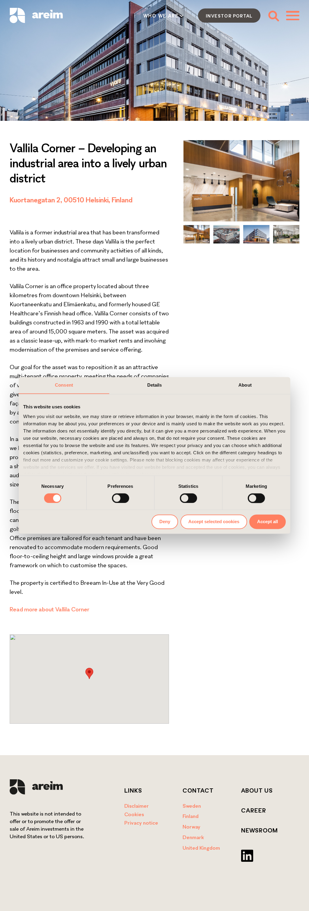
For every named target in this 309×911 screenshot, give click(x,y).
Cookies (134, 814)
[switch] (120, 498)
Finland (191, 816)
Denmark (193, 837)
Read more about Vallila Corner (49, 609)
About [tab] (245, 385)
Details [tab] (154, 385)
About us (257, 790)
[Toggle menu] (292, 15)
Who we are (161, 16)
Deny (164, 521)
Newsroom (259, 830)
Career (253, 810)
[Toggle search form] (273, 15)
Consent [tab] (64, 385)
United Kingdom (201, 848)
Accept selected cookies (213, 521)
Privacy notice (141, 822)
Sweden (192, 806)
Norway (191, 826)
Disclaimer (136, 806)
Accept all (267, 521)
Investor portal (229, 15)
